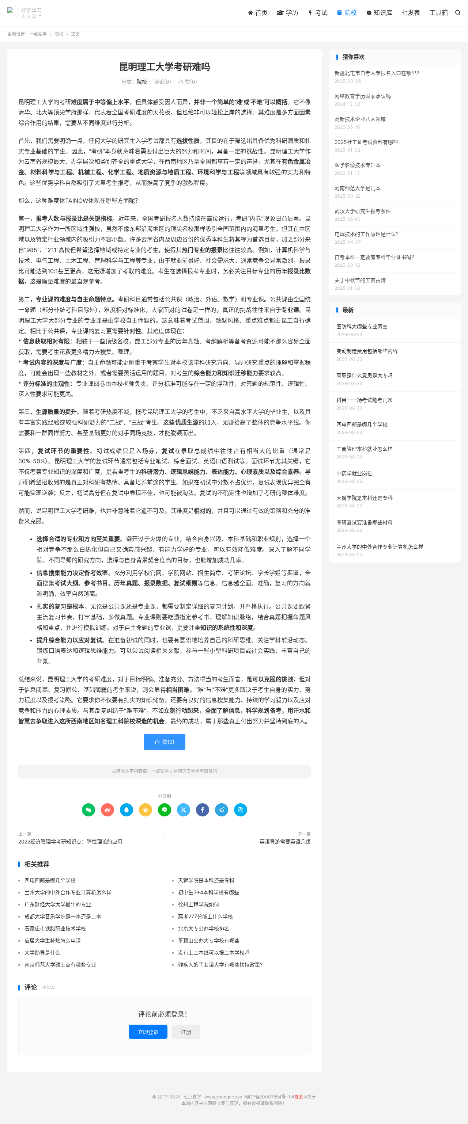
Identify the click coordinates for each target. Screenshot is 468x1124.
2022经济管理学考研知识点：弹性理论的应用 (70, 841)
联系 (298, 1097)
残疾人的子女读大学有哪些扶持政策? (220, 964)
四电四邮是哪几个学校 (50, 880)
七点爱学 (10, 13)
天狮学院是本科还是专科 (206, 880)
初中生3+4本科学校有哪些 (208, 892)
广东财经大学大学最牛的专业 (57, 904)
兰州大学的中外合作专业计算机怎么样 (68, 892)
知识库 (382, 12)
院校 (350, 12)
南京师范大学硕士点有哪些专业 (60, 964)
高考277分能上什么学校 (205, 916)
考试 (320, 12)
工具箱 (438, 12)
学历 (291, 12)
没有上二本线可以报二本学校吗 (214, 952)
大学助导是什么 (42, 952)
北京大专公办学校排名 (203, 928)
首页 (260, 12)
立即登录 (148, 1032)
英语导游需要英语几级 (285, 841)
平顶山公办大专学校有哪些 (208, 940)
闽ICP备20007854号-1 (267, 1097)
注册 (186, 1032)
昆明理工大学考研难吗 (164, 66)
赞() (187, 82)
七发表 (410, 12)
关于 (311, 1097)
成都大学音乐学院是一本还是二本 (62, 916)
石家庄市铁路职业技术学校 (55, 928)
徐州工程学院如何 (198, 904)
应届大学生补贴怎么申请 (52, 940)
